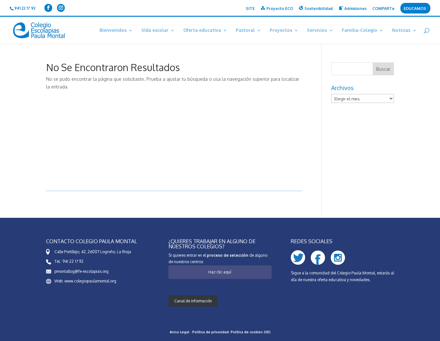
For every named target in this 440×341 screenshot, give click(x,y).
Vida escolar (154, 30)
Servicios (317, 30)
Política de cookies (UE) (251, 332)
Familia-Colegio (359, 30)
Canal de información (193, 301)
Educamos (415, 9)
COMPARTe (383, 9)
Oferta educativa (202, 30)
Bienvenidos (113, 30)
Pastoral (245, 30)
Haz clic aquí (219, 272)
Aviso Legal (179, 332)
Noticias (401, 30)
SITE (250, 9)
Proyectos (281, 30)
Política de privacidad (210, 332)
